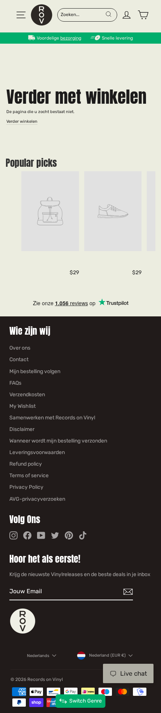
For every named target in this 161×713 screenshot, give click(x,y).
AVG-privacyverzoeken (37, 499)
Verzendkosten (27, 394)
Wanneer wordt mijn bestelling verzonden (58, 441)
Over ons (19, 348)
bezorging (70, 38)
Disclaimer (21, 429)
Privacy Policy (26, 487)
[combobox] (83, 14)
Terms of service (29, 475)
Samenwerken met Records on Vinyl (52, 418)
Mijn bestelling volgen (34, 371)
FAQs (15, 383)
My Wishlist (22, 406)
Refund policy (25, 464)
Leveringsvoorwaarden (37, 452)
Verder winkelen (21, 121)
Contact (18, 359)
